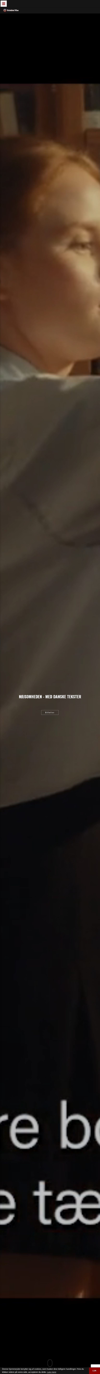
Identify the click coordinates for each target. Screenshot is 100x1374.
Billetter (50, 712)
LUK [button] (94, 1371)
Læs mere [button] (51, 1372)
